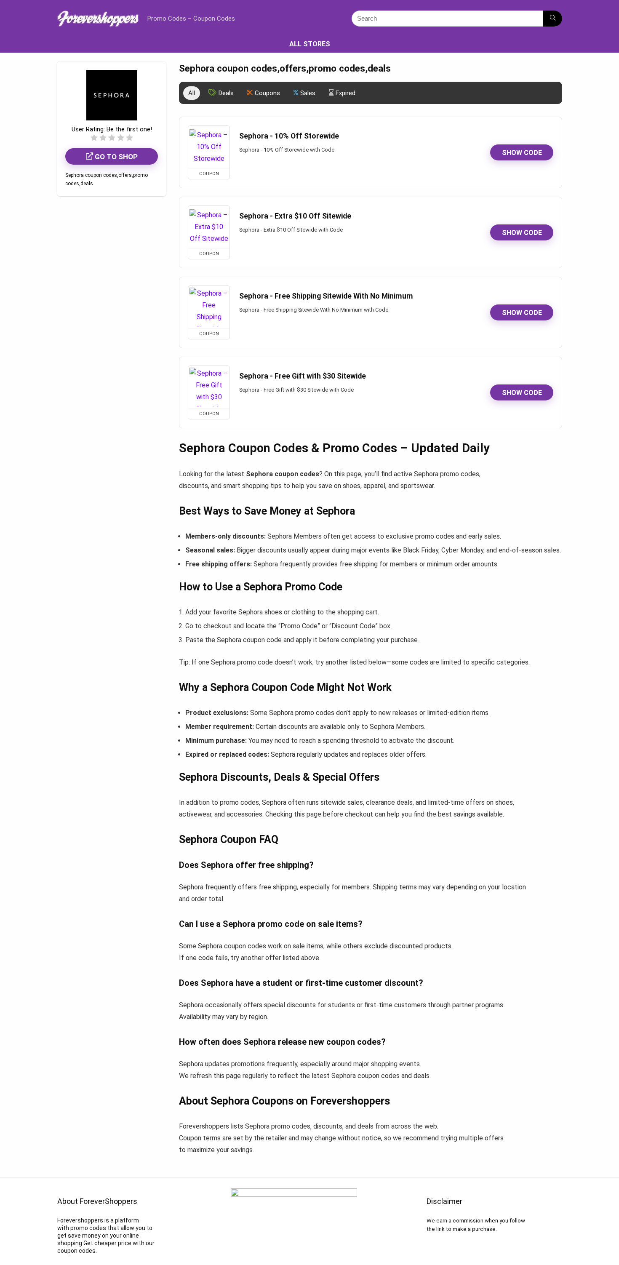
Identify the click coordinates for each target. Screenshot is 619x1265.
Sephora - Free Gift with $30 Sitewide (302, 376)
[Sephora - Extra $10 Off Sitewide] (208, 227)
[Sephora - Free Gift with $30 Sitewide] (208, 387)
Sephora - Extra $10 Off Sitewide (295, 216)
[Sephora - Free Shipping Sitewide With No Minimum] (208, 307)
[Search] (552, 19)
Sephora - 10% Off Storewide (289, 136)
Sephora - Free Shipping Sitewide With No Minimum (326, 296)
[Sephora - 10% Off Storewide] (208, 147)
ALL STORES (309, 44)
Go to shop (115, 156)
